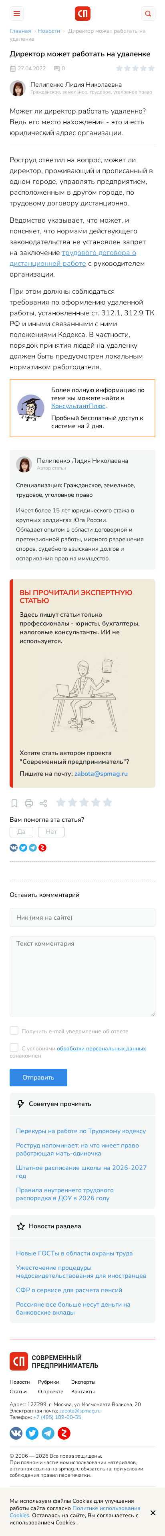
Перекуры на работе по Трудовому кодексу (81, 1131)
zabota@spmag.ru (101, 773)
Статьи (18, 1392)
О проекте (50, 1392)
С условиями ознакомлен (78, 1052)
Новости (20, 1382)
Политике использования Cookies (75, 1511)
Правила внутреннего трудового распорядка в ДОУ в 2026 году (65, 1194)
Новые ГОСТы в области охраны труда (74, 1253)
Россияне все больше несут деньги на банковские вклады (73, 1309)
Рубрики (48, 1382)
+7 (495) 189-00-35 (57, 1417)
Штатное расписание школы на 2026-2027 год (81, 1172)
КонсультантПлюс (78, 406)
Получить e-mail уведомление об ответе (75, 1031)
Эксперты (83, 1382)
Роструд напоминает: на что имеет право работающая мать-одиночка (77, 1149)
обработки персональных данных (101, 1048)
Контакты (83, 1392)
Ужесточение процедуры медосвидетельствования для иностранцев (81, 1272)
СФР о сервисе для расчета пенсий (69, 1290)
